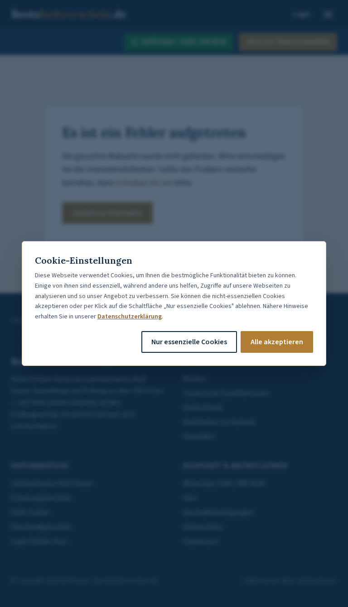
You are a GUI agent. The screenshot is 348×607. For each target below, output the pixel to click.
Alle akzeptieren (277, 342)
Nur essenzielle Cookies (189, 342)
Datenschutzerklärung (129, 316)
